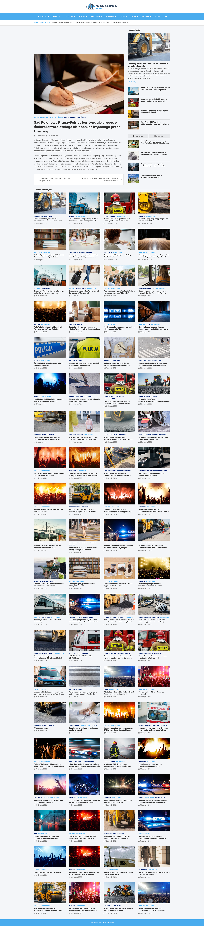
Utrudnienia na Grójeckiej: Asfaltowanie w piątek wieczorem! (118, 438)
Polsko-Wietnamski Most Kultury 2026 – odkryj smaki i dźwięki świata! (49, 765)
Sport (133, 16)
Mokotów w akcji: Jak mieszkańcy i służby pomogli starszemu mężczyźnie (83, 550)
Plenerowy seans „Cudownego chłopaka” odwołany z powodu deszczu (46, 838)
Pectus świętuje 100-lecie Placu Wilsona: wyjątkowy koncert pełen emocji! (83, 910)
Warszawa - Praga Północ (75, 117)
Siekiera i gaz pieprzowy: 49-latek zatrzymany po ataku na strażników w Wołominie (84, 622)
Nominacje (81, 252)
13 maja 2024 (40, 136)
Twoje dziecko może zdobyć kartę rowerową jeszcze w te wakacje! (152, 621)
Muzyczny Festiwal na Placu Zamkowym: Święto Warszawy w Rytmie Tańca (151, 910)
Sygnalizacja (157, 360)
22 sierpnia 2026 (41, 224)
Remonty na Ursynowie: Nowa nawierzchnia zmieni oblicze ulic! (48, 220)
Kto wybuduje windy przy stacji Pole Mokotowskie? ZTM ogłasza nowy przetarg (154, 143)
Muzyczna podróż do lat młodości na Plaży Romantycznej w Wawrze (84, 873)
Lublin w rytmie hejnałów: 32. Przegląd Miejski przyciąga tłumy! (118, 511)
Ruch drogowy (151, 396)
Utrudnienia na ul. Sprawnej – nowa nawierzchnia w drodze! (118, 909)
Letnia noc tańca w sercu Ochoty (47, 872)
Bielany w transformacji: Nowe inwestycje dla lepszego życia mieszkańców (116, 365)
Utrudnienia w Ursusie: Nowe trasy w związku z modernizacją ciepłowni (119, 621)
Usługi (122, 16)
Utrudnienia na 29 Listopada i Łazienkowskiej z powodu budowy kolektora (152, 548)
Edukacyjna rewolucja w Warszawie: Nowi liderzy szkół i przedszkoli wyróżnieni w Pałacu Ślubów (83, 257)
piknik (106, 689)
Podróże (72, 396)
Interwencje (157, 653)
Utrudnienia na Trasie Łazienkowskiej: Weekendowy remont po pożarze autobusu (154, 401)
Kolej (127, 653)
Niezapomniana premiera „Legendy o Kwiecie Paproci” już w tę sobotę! (153, 256)
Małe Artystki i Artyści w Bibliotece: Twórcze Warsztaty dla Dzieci (155, 124)
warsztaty (108, 252)
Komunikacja (81, 288)
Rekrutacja (108, 396)
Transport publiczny (146, 288)
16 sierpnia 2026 (146, 841)
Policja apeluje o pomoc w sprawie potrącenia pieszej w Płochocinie (83, 693)
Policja (37, 360)
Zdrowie (82, 16)
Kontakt (158, 16)
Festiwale (38, 797)
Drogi (106, 434)
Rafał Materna (53, 136)
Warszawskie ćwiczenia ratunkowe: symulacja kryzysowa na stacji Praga (49, 693)
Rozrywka (110, 16)
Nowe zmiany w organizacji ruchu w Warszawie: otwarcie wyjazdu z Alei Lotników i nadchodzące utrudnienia (155, 91)
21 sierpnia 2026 (41, 296)
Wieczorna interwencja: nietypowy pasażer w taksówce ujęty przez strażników (152, 802)
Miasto (56, 16)
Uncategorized (109, 324)
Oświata (89, 252)
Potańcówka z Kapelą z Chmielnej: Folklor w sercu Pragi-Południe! (48, 328)
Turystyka (69, 16)
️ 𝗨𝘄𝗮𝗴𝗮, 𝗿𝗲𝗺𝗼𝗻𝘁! (41, 728)
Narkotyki (73, 761)
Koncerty (37, 396)
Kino (35, 833)
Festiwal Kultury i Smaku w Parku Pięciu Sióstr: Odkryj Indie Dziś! (82, 837)
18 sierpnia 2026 (146, 588)
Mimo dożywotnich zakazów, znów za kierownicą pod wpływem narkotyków (84, 765)
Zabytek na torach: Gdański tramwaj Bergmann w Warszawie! (84, 292)
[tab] (138, 136)
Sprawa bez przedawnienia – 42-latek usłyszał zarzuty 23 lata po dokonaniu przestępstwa (154, 154)
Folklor (37, 324)
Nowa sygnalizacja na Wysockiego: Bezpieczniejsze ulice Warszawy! (152, 364)
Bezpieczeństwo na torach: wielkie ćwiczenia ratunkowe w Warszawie (118, 657)
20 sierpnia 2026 (146, 368)
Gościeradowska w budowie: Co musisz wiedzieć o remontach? (47, 438)
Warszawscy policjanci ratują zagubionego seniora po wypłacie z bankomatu (153, 838)
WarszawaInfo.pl (108, 923)
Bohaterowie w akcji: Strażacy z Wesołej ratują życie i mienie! (154, 100)
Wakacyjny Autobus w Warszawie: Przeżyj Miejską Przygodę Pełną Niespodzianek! (152, 293)
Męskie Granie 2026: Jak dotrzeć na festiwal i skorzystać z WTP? (48, 400)
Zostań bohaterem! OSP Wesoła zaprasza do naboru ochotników (117, 402)
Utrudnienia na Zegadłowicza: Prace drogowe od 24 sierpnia (153, 438)
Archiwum (145, 16)
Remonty (50, 216)
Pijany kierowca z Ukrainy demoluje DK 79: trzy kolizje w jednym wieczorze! (118, 548)
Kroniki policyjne (41, 117)
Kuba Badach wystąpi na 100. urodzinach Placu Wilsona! (150, 765)
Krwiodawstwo (74, 725)
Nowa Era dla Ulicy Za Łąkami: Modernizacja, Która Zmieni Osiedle (48, 657)
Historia (37, 288)
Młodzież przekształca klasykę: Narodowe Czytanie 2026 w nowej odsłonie (152, 329)
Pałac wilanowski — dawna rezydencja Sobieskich (151, 176)
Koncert (141, 581)
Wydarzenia (80, 216)
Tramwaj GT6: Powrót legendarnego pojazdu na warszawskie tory (49, 292)
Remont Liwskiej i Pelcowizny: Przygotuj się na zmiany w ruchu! (82, 511)
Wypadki (79, 360)
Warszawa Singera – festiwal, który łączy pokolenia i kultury (48, 801)
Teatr (148, 324)
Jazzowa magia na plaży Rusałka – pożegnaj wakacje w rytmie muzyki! (83, 474)
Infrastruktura (40, 216)
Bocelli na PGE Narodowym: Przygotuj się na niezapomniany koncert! (84, 801)
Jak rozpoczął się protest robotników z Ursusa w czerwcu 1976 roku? (119, 292)
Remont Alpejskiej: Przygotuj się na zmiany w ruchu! (154, 112)
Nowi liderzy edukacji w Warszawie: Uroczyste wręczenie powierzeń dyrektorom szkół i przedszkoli (83, 439)
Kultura (37, 252)
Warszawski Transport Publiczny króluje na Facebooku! (151, 474)
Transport (45, 288)
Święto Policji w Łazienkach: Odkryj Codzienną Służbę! (48, 364)
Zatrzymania (122, 543)
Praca (79, 324)
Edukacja (72, 252)
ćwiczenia (121, 653)
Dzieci (154, 725)
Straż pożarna (109, 216)
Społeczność (119, 396)
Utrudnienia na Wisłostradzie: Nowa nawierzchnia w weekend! (49, 585)
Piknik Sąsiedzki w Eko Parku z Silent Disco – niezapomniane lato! (119, 693)
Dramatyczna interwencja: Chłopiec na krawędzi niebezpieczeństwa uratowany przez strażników (153, 730)
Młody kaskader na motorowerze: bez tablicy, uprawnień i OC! (119, 328)
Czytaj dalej (132, 82)
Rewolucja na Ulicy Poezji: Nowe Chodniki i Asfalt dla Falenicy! (117, 837)
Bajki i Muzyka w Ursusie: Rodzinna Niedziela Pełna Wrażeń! (118, 801)
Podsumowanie (143, 471)
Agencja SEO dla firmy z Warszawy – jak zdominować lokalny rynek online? (100, 179)
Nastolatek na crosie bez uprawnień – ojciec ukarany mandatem (84, 364)
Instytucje (95, 16)
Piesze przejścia (145, 360)
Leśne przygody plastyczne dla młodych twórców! (82, 585)
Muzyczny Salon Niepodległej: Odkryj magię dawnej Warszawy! (49, 474)
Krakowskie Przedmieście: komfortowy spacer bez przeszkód (48, 909)
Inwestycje (108, 360)
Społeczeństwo (56, 117)
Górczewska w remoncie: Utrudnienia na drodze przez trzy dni (84, 400)
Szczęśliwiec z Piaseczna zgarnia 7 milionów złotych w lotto (54, 179)
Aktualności (42, 16)
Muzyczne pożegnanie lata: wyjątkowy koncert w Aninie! (150, 585)
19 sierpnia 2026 (41, 478)
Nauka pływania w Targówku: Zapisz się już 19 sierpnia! (118, 873)
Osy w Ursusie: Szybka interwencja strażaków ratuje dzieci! (152, 657)
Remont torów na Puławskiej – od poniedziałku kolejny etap (47, 547)
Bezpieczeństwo (75, 543)
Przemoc (79, 617)
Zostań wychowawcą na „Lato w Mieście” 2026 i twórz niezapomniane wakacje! (84, 329)
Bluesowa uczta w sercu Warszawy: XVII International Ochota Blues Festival (118, 730)
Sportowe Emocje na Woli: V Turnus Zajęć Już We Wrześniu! (118, 585)
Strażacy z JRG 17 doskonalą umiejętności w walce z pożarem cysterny (117, 766)
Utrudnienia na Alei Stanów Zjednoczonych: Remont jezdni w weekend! (117, 475)
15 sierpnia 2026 (76, 913)
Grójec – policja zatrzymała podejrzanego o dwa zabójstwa (153, 165)
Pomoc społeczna (89, 543)
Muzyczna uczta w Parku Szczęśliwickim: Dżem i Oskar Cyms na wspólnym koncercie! (154, 512)
